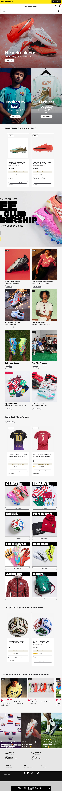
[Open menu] (3, 7)
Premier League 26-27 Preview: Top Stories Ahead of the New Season (13, 712)
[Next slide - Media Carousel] (60, 738)
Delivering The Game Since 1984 (10, 1)
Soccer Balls (17, 544)
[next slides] (29, 161)
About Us (8, 775)
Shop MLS (35, 370)
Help (25, 775)
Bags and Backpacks (44, 605)
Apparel (17, 605)
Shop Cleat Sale (36, 411)
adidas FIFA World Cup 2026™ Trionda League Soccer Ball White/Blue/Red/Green (41, 651)
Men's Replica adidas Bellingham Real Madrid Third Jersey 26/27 (42, 461)
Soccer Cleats (18, 514)
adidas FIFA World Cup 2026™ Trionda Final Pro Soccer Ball (16, 651)
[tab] (13, 775)
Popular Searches (28, 777)
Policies (43, 775)
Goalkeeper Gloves (17, 575)
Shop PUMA (9, 370)
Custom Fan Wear (44, 544)
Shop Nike (9, 60)
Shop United (36, 330)
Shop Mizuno (9, 330)
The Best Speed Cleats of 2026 (40, 711)
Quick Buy (17, 185)
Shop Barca (15, 116)
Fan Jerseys (44, 514)
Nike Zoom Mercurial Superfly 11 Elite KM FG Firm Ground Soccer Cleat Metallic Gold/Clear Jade (17, 166)
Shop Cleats (31, 222)
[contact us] (6, 785)
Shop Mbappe (46, 116)
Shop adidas (9, 289)
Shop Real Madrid (37, 289)
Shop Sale (8, 411)
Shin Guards (44, 575)
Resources (9, 777)
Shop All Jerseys (10, 424)
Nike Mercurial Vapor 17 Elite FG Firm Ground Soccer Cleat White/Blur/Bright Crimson (42, 166)
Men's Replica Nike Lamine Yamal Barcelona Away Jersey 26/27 (17, 461)
